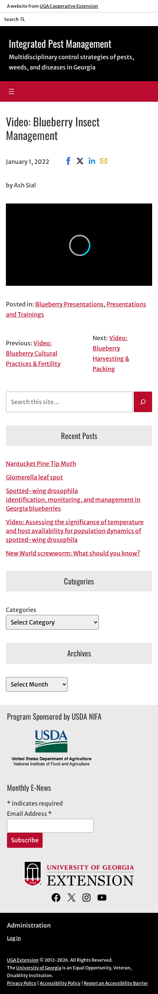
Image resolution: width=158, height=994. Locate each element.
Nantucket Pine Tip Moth (41, 463)
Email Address (29, 813)
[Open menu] (11, 91)
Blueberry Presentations (69, 304)
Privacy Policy (21, 983)
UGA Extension (23, 960)
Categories (21, 609)
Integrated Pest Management (60, 43)
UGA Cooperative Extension (69, 6)
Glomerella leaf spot (34, 477)
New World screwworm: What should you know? (73, 553)
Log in (14, 938)
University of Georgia (38, 967)
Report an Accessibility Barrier (116, 983)
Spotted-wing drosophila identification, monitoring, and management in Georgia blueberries (73, 499)
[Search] (143, 402)
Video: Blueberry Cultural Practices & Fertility (33, 353)
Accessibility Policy (60, 983)
